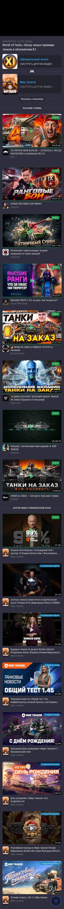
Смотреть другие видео (36, 64)
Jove (13, 156)
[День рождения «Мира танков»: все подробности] (32, 778)
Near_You (15, 402)
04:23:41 (56, 295)
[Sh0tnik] (5, 497)
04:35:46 (56, 145)
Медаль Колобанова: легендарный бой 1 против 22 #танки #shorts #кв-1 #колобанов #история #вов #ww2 (34, 553)
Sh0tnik (14, 499)
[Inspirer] (5, 205)
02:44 (58, 743)
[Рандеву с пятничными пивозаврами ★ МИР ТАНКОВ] (32, 426)
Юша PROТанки (19, 303)
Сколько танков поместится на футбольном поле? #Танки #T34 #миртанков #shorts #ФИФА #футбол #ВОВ (36, 602)
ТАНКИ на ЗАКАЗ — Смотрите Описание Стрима (35, 495)
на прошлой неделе (50, 566)
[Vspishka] (5, 252)
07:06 (58, 693)
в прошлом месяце (50, 764)
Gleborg (15, 452)
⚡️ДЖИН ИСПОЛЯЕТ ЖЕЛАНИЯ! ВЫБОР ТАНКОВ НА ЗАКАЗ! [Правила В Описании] (35, 398)
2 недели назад (52, 665)
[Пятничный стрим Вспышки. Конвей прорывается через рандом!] (32, 230)
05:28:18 (56, 441)
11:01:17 (56, 391)
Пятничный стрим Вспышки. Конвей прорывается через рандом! (29, 252)
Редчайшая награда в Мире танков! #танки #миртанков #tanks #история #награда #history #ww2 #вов (36, 850)
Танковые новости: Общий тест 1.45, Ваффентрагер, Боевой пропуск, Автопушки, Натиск (34, 702)
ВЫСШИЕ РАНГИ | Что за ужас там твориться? (34, 300)
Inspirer (15, 206)
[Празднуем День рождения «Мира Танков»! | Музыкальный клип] (32, 728)
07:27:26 (56, 341)
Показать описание (32, 98)
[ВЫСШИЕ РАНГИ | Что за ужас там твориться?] (32, 280)
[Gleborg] (5, 448)
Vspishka (15, 256)
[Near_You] (5, 398)
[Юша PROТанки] (5, 302)
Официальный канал (34, 59)
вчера (55, 117)
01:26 (58, 545)
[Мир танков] (5, 553)
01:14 (58, 594)
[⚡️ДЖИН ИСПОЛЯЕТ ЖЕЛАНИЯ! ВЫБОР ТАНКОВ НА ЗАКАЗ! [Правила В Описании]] (32, 376)
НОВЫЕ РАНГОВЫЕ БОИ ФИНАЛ (26, 203)
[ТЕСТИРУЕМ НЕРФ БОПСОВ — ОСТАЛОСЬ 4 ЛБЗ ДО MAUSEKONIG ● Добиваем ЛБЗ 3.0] (32, 130)
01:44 (58, 644)
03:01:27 (56, 198)
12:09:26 (56, 490)
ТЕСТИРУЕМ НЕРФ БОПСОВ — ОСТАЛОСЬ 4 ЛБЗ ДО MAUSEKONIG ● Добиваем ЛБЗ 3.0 (36, 152)
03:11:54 (56, 245)
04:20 (58, 892)
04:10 (58, 793)
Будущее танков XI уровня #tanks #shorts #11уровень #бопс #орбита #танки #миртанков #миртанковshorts (35, 652)
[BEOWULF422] (5, 349)
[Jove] (5, 152)
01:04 (58, 842)
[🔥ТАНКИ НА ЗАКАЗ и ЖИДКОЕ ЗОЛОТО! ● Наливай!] (32, 327)
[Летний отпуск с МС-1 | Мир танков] (32, 877)
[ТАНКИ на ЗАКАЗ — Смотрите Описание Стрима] (32, 476)
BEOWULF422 (17, 353)
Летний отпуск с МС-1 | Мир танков (29, 897)
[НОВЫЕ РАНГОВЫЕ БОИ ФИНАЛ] (32, 183)
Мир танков (28, 82)
